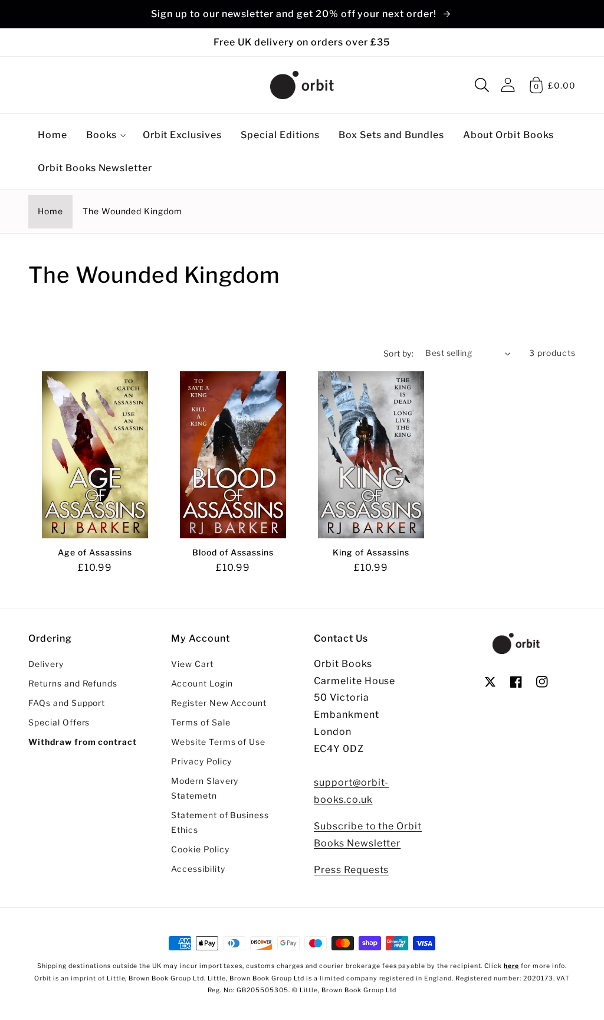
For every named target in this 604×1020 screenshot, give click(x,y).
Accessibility (198, 869)
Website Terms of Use (218, 742)
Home (50, 211)
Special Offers (59, 722)
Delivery (46, 664)
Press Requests (351, 869)
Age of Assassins (95, 552)
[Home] (302, 85)
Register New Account (219, 703)
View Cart (192, 664)
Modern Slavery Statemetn (204, 788)
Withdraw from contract (82, 742)
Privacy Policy (201, 761)
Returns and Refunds (72, 683)
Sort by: (398, 353)
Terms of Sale (200, 722)
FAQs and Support (66, 703)
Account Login (201, 683)
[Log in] (508, 84)
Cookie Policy (200, 849)
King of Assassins (371, 552)
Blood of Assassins (232, 552)
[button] (481, 85)
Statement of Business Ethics (220, 822)
